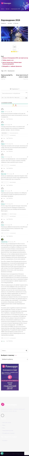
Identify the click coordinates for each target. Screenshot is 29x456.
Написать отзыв (6, 422)
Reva (10, 23)
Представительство (7, 430)
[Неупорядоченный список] (10, 97)
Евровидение (11, 70)
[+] (18, 97)
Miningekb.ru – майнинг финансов (12, 66)
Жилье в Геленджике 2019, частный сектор (15, 58)
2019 (5, 70)
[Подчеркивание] (5, 97)
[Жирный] (2, 97)
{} (16, 97)
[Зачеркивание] (7, 97)
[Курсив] (4, 97)
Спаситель (4, 241)
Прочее (7, 8)
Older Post (7, 76)
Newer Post (22, 76)
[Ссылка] (15, 97)
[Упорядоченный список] (9, 97)
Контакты (4, 440)
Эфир (3, 425)
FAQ (3, 427)
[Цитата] (12, 97)
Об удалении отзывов (8, 433)
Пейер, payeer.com (8, 60)
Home (2, 8)
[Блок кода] (13, 97)
